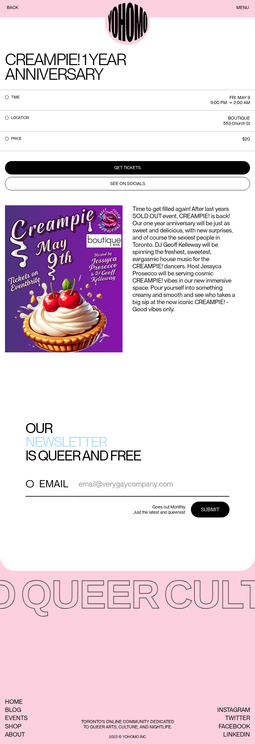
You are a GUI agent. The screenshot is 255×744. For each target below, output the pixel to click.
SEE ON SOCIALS (127, 183)
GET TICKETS (127, 167)
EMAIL (53, 484)
